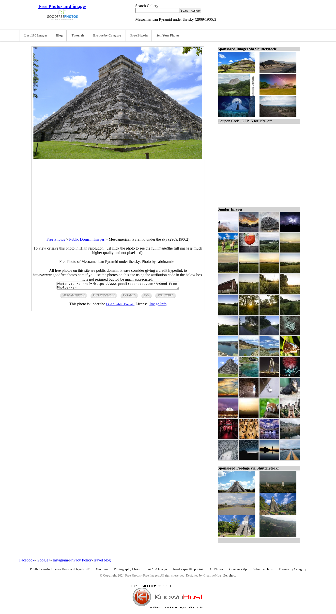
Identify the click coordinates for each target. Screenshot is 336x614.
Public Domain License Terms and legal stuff (59, 569)
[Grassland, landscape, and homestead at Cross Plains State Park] (290, 272)
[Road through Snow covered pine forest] (228, 458)
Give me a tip (238, 569)
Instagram (60, 560)
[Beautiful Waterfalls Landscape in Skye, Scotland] (269, 437)
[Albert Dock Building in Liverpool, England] (228, 417)
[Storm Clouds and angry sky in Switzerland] (290, 230)
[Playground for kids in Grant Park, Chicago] (290, 417)
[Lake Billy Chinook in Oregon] (249, 355)
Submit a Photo (263, 569)
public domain (104, 295)
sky (146, 295)
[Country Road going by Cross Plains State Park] (269, 334)
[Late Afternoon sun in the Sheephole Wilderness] (249, 417)
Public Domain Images (87, 239)
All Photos (216, 569)
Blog (59, 35)
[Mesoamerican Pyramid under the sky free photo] (117, 158)
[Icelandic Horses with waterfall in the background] (228, 251)
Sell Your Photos (167, 35)
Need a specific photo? (188, 569)
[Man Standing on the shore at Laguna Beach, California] (269, 458)
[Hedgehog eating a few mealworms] (269, 230)
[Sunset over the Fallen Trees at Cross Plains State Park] (269, 313)
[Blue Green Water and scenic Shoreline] (249, 375)
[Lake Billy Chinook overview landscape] (228, 355)
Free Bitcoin (139, 35)
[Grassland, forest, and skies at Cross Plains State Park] (228, 313)
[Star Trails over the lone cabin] (249, 458)
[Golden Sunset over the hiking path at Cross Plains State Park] (290, 292)
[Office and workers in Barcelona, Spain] (249, 437)
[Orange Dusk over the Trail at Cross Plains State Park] (290, 251)
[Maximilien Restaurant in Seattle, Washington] (228, 437)
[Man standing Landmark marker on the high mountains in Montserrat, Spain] (228, 230)
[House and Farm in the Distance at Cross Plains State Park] (269, 251)
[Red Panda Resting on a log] (269, 417)
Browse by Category (107, 35)
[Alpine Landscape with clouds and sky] (249, 230)
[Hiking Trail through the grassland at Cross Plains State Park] (290, 313)
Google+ (43, 560)
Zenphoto (229, 575)
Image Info (158, 304)
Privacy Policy (80, 560)
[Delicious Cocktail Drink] (249, 251)
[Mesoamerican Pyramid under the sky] (228, 375)
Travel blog (102, 560)
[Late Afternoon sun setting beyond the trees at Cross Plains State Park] (249, 334)
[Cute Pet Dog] (290, 396)
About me (101, 569)
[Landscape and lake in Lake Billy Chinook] (269, 355)
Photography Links (127, 569)
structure (165, 295)
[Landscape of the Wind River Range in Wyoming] (290, 437)
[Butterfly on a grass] (290, 355)
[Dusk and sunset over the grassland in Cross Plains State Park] (269, 272)
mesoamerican (73, 295)
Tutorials (78, 35)
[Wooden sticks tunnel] (249, 396)
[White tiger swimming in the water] (290, 334)
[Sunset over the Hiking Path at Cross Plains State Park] (249, 272)
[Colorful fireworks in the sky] (290, 375)
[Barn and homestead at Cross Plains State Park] (228, 292)
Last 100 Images (35, 35)
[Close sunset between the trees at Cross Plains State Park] (249, 313)
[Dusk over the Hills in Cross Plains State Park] (228, 272)
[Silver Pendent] (269, 396)
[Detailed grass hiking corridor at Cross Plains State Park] (249, 292)
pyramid (129, 295)
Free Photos (55, 239)
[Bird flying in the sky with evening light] (228, 396)
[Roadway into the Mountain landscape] (290, 458)
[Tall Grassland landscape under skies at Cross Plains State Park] (228, 334)
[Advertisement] (118, 193)
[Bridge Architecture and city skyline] (269, 375)
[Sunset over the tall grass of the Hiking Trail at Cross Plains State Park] (269, 292)
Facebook (26, 560)
